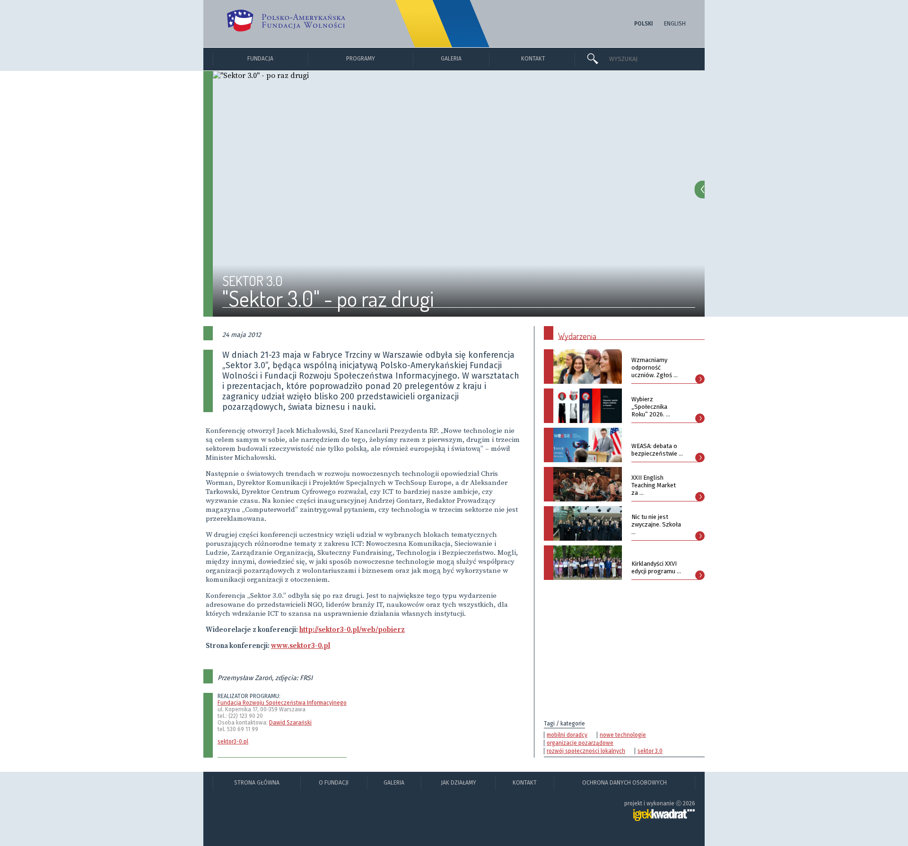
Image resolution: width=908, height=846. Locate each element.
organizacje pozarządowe (580, 743)
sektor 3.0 (650, 751)
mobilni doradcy (567, 735)
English (675, 23)
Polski (643, 23)
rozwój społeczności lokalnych (586, 751)
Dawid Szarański (290, 722)
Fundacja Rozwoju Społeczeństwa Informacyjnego (282, 702)
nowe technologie (623, 735)
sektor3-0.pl (233, 741)
